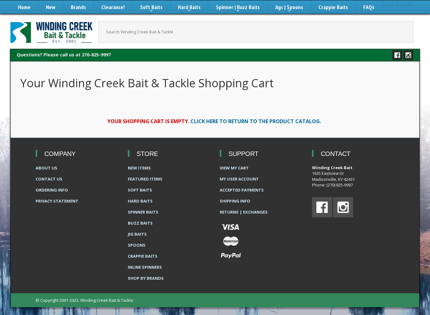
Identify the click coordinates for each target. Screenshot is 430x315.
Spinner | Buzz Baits (238, 8)
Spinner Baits (143, 212)
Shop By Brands (146, 278)
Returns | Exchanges (244, 212)
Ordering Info (52, 190)
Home (24, 7)
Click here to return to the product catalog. (255, 121)
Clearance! (113, 7)
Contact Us (49, 179)
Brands (78, 7)
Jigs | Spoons (289, 8)
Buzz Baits (140, 223)
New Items (139, 168)
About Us (46, 168)
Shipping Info (235, 201)
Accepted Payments (242, 190)
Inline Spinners (145, 267)
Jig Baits (137, 234)
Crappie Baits (333, 7)
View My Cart (234, 168)
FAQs (368, 7)
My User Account (239, 179)
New (50, 7)
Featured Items (145, 179)
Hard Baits (189, 8)
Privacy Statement (57, 201)
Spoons (136, 245)
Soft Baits (151, 8)
